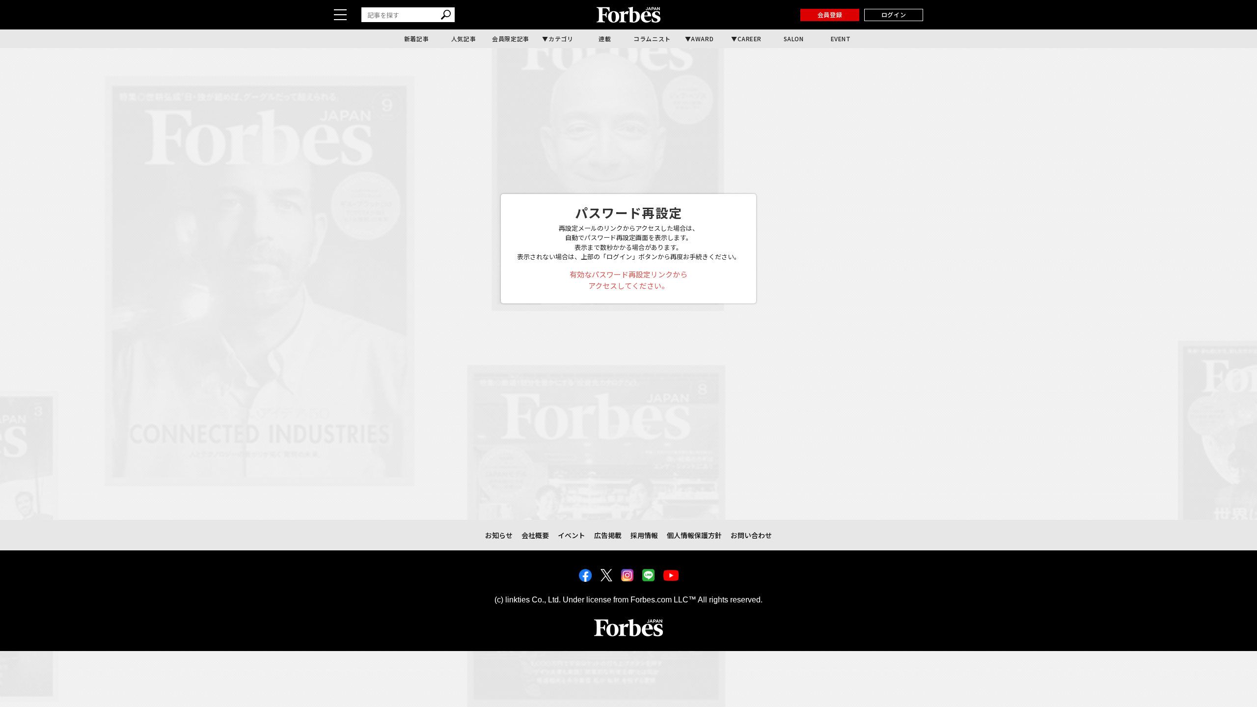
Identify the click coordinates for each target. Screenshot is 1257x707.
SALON (794, 38)
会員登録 (830, 14)
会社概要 (535, 535)
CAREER (750, 38)
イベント (571, 535)
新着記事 (416, 38)
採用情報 (644, 535)
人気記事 (463, 38)
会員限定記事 (510, 38)
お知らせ (499, 535)
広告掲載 (608, 535)
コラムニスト (652, 38)
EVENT (841, 38)
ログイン (893, 14)
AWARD (702, 38)
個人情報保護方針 (694, 535)
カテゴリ (560, 38)
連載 (605, 38)
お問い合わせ (751, 535)
